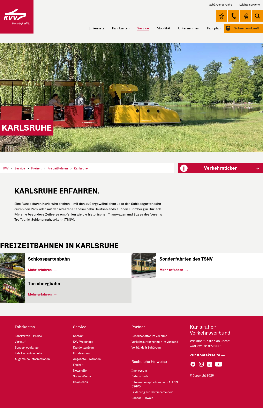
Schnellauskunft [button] (246, 28)
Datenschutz (140, 376)
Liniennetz (96, 28)
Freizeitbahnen (58, 168)
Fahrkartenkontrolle (28, 353)
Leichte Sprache (249, 4)
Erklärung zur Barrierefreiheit (152, 392)
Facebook (193, 364)
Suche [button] (257, 16)
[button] (220, 168)
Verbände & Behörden (146, 347)
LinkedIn (210, 364)
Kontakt (233, 15)
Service (20, 168)
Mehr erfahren (40, 270)
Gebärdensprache (220, 4)
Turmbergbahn (44, 283)
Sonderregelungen (27, 347)
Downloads (80, 382)
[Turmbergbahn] (12, 302)
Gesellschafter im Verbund (149, 336)
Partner (138, 327)
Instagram (201, 364)
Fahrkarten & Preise (28, 336)
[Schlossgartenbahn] (12, 277)
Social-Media (82, 376)
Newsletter (80, 370)
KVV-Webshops (245, 15)
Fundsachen (81, 353)
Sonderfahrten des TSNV (186, 259)
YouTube (218, 364)
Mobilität (163, 28)
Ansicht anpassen (221, 15)
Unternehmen (188, 28)
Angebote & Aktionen (87, 359)
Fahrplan (213, 28)
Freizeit (36, 168)
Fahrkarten (120, 28)
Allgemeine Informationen (32, 359)
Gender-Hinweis (142, 398)
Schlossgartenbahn (49, 259)
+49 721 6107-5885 (205, 346)
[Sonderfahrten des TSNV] (144, 277)
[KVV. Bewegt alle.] (16, 17)
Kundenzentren (83, 347)
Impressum (139, 370)
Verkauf (20, 342)
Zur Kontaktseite (205, 355)
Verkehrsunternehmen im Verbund (155, 342)
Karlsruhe (81, 168)
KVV (5, 168)
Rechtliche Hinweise (149, 361)
